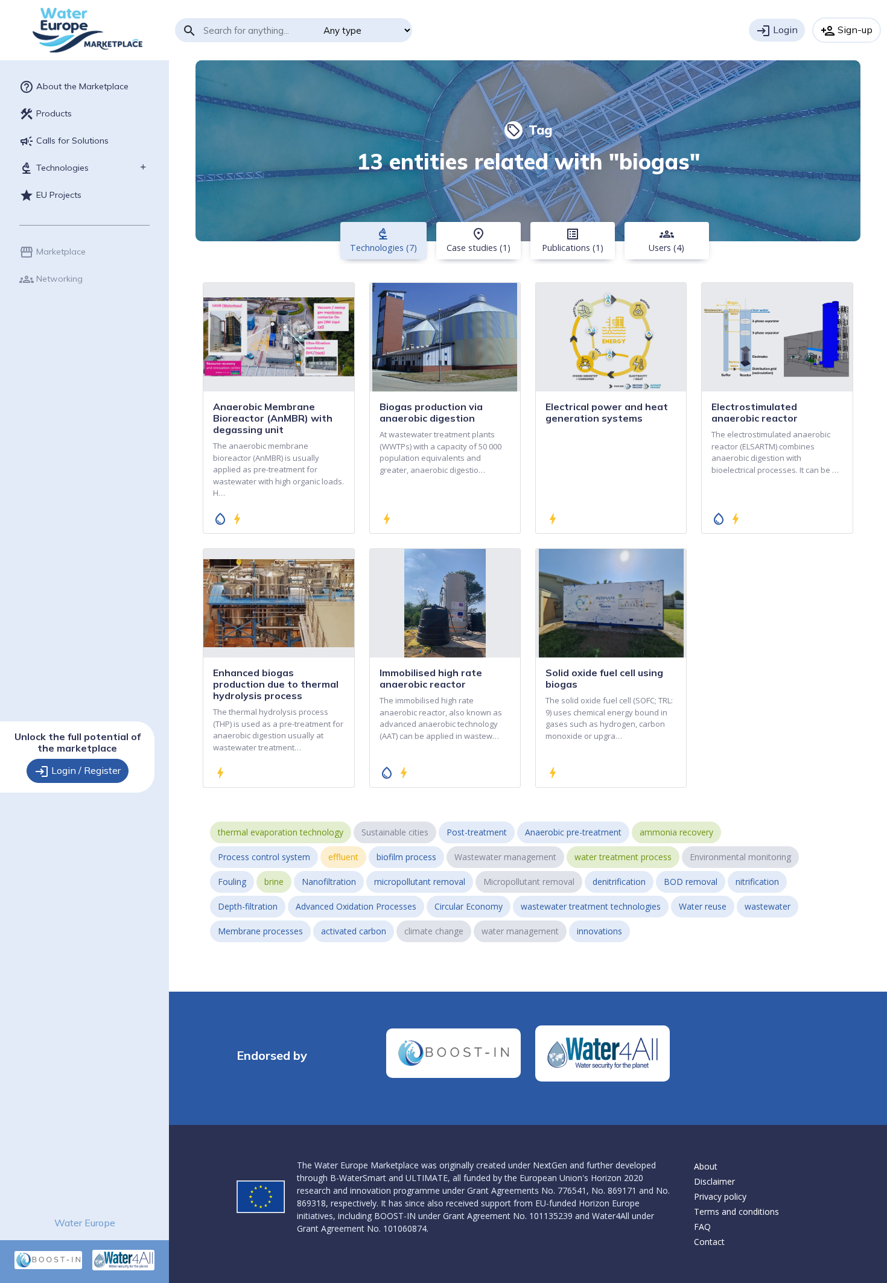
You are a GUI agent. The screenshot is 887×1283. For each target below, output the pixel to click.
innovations (599, 931)
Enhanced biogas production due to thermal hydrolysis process (276, 684)
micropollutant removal (419, 881)
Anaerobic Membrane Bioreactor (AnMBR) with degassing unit (272, 418)
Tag (529, 130)
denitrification (619, 881)
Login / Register (77, 771)
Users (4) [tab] (666, 240)
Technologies (54, 168)
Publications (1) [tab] (572, 240)
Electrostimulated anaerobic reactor (754, 412)
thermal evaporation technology (280, 832)
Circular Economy (468, 906)
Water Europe (84, 1223)
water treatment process (623, 857)
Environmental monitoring (740, 857)
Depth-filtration (248, 906)
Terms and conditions (736, 1211)
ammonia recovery (676, 832)
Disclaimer (714, 1181)
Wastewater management (505, 857)
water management (520, 931)
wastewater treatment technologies (591, 906)
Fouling (232, 881)
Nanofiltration (329, 881)
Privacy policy (720, 1196)
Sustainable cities (394, 832)
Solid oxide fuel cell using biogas (604, 678)
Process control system (264, 857)
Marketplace (52, 252)
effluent (343, 857)
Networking (51, 279)
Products (45, 114)
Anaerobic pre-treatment (573, 832)
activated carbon (353, 931)
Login (777, 31)
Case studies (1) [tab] (478, 240)
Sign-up (847, 31)
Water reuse (702, 906)
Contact (709, 1241)
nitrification (757, 881)
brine (274, 881)
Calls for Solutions (64, 141)
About (705, 1166)
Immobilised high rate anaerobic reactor (431, 678)
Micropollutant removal (528, 881)
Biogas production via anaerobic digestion (431, 412)
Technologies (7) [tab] (383, 240)
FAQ (702, 1226)
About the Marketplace (74, 87)
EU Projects (50, 195)
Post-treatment (477, 832)
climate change (433, 931)
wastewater (767, 906)
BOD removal (690, 881)
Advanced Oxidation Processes (356, 906)
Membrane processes (260, 931)
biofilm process (406, 857)
